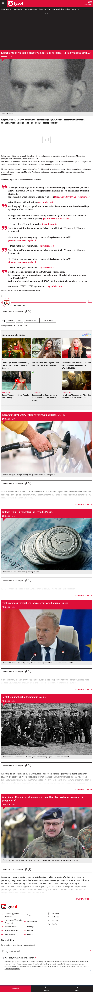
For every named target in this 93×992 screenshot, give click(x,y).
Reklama (30, 934)
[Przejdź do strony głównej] (15, 3)
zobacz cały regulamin (12, 969)
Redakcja (30, 927)
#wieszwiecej (84, 196)
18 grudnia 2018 (49, 224)
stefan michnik (31, 320)
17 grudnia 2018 (45, 202)
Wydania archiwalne (11, 930)
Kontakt (30, 930)
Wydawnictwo (32, 921)
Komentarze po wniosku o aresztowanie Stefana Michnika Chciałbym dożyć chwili (52, 9)
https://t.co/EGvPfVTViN (65, 196)
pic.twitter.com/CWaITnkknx (57, 218)
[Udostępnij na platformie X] (29, 311)
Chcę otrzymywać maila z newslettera (20, 958)
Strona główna (6, 9)
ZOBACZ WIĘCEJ (48, 320)
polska (11, 320)
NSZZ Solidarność (88, 3)
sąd (19, 320)
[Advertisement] (46, 30)
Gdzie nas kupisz (11, 927)
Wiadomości (18, 9)
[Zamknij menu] (3, 3)
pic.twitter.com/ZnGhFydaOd (22, 240)
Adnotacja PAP (10, 934)
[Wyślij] (90, 951)
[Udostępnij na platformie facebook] (25, 311)
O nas (29, 915)
